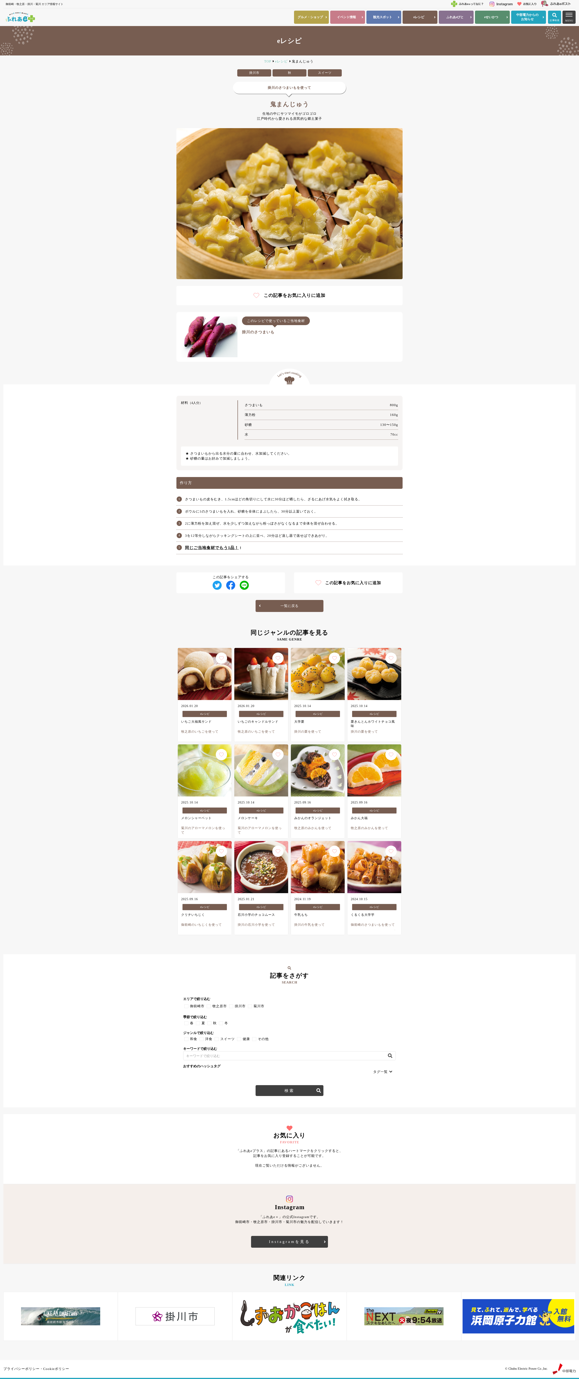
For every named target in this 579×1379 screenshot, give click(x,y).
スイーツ (227, 1039)
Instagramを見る (289, 1242)
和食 (193, 1039)
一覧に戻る (289, 606)
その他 (263, 1039)
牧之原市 (219, 1006)
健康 (246, 1039)
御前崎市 (197, 1006)
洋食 (208, 1039)
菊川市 (259, 1006)
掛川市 (240, 1006)
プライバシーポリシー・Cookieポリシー (36, 1369)
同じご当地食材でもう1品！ (212, 547)
